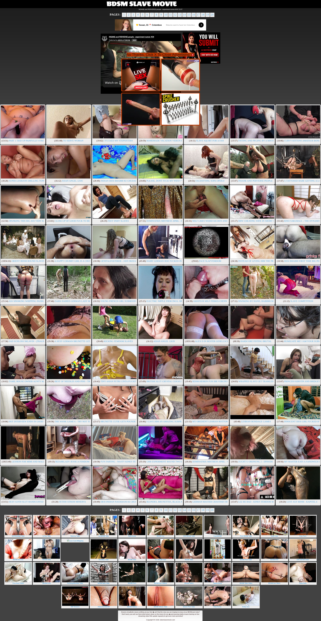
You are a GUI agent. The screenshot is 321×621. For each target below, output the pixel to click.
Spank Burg (217, 583)
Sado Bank (132, 536)
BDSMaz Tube (104, 560)
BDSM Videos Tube (160, 607)
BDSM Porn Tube (246, 560)
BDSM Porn (47, 583)
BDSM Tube (47, 560)
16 (193, 14)
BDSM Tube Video (246, 583)
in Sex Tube (47, 536)
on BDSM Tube (103, 536)
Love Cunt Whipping (76, 541)
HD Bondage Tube (18, 536)
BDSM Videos (132, 607)
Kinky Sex (246, 607)
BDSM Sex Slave (274, 583)
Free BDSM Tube (246, 536)
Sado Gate (303, 583)
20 (212, 14)
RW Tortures (75, 607)
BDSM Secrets (18, 560)
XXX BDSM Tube (189, 536)
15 (188, 14)
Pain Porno (217, 607)
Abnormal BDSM (104, 607)
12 (175, 14)
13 (179, 14)
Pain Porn (302, 536)
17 (198, 14)
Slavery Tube (75, 536)
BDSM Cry (160, 536)
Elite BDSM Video (303, 560)
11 (170, 14)
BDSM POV (274, 560)
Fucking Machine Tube (75, 583)
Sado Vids (274, 536)
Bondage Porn (217, 560)
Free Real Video (18, 583)
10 (165, 14)
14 (184, 14)
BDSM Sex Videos (160, 583)
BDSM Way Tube (103, 583)
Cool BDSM (217, 536)
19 (207, 14)
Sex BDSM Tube (160, 560)
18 (202, 14)
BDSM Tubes (189, 583)
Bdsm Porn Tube (189, 607)
